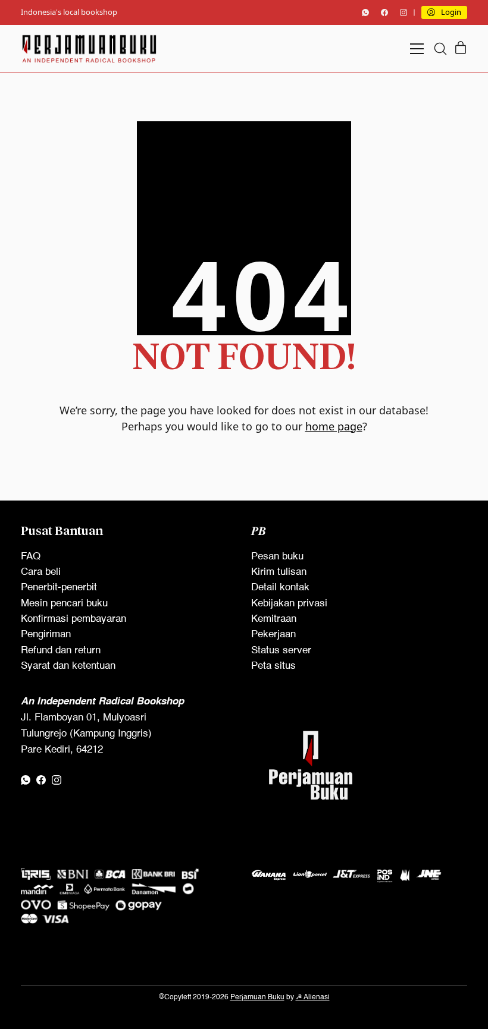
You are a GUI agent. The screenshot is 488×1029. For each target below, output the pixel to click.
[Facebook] (384, 12)
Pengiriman (46, 634)
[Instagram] (403, 12)
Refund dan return (61, 650)
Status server (281, 650)
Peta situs (273, 666)
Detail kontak (280, 587)
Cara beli (41, 572)
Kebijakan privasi (289, 603)
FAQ (30, 556)
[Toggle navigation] (417, 48)
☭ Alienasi (313, 997)
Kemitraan (273, 619)
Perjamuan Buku (257, 997)
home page (333, 426)
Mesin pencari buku (64, 603)
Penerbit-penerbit (59, 587)
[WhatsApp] (365, 12)
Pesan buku (277, 556)
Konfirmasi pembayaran (73, 619)
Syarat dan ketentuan (68, 666)
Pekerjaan (273, 634)
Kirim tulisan (278, 572)
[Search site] (440, 48)
